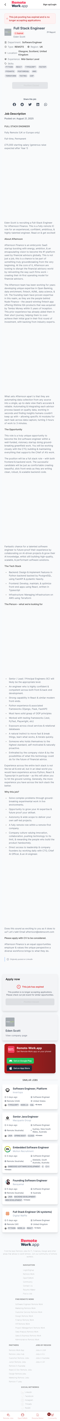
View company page (16, 1035)
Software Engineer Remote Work (29, 1304)
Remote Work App (16, 1350)
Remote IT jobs (15, 1381)
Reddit (28, 1408)
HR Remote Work (22, 1324)
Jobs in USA (41, 1350)
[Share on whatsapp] (45, 104)
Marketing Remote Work (25, 1308)
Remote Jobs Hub (16, 1354)
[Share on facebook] (14, 104)
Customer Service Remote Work (28, 1312)
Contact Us (28, 1286)
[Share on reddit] (22, 104)
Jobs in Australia (42, 1358)
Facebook (29, 1396)
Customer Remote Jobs (19, 1358)
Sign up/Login (50, 4)
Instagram (29, 1400)
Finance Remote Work (24, 1320)
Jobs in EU (40, 1354)
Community (28, 1282)
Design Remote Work (24, 1316)
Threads (28, 1404)
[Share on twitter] (30, 104)
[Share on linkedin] (38, 104)
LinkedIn (28, 1392)
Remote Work (28, 1274)
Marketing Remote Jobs (19, 1377)
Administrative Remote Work (27, 1339)
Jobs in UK (40, 1362)
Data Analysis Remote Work (26, 1332)
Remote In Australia (17, 1366)
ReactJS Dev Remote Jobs (20, 1370)
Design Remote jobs (17, 1374)
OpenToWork (28, 1278)
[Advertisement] (30, 185)
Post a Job (27, 1293)
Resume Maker (29, 1290)
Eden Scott (19, 36)
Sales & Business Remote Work (28, 1335)
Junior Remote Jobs (17, 1362)
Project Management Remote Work (30, 1328)
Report (52, 32)
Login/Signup (28, 1270)
